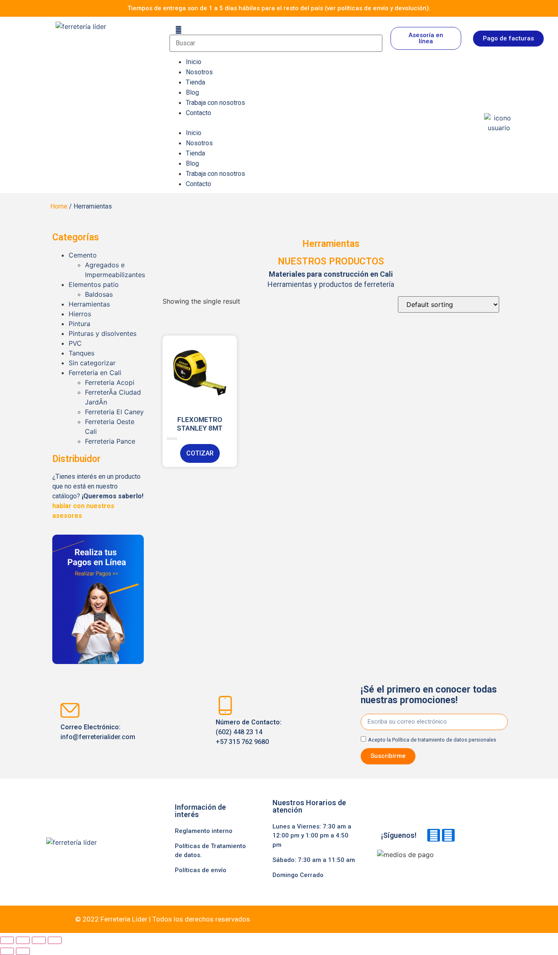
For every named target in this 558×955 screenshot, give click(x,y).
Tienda (195, 82)
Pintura (79, 324)
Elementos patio (94, 284)
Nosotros (199, 72)
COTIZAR (200, 453)
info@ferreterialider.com (97, 737)
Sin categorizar (92, 363)
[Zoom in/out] (55, 940)
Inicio (193, 62)
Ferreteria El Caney (114, 412)
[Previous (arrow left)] (7, 951)
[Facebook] (433, 835)
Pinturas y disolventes (102, 333)
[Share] (23, 940)
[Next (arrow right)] (23, 951)
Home (58, 206)
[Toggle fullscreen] (39, 940)
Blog (192, 92)
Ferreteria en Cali (95, 373)
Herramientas (89, 304)
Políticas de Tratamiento (210, 846)
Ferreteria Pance (110, 441)
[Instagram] (448, 835)
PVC (75, 343)
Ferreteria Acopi (109, 382)
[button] (323, 123)
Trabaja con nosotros (215, 103)
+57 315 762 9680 (242, 742)
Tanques (81, 353)
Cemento (83, 255)
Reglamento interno (203, 831)
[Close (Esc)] (7, 940)
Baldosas (99, 294)
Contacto (198, 113)
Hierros (80, 314)
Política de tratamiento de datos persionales (444, 740)
